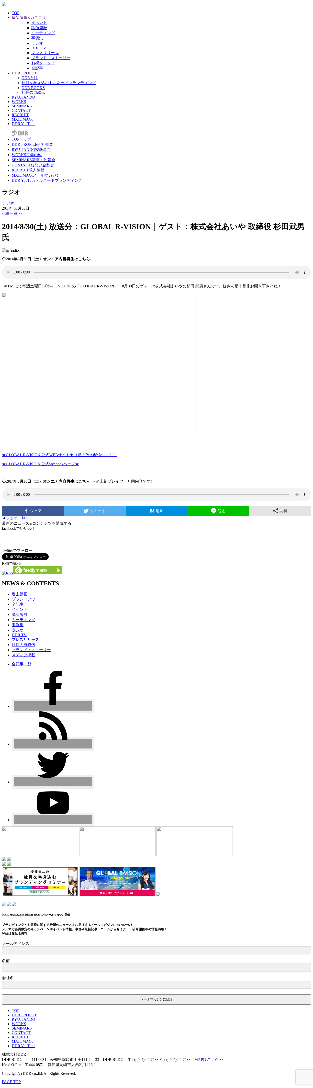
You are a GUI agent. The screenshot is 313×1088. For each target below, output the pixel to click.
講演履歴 (39, 28)
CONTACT (21, 110)
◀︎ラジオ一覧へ (15, 518)
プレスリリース (45, 53)
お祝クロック (43, 63)
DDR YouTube (23, 124)
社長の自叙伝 (33, 92)
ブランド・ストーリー (50, 58)
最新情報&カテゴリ (29, 17)
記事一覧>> (12, 213)
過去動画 (19, 594)
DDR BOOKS (33, 88)
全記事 (37, 68)
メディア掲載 (23, 655)
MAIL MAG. (22, 119)
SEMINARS (22, 106)
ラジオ (37, 43)
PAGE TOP (11, 1082)
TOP (15, 13)
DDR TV (38, 48)
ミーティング (43, 33)
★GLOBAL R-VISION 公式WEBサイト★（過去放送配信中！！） (59, 455)
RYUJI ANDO (23, 97)
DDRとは (30, 78)
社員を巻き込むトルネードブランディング (59, 83)
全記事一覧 (21, 664)
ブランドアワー (25, 599)
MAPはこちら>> (208, 1059)
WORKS (19, 102)
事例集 (37, 38)
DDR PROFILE (24, 73)
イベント (39, 23)
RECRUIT (20, 115)
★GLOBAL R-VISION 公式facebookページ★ (40, 464)
